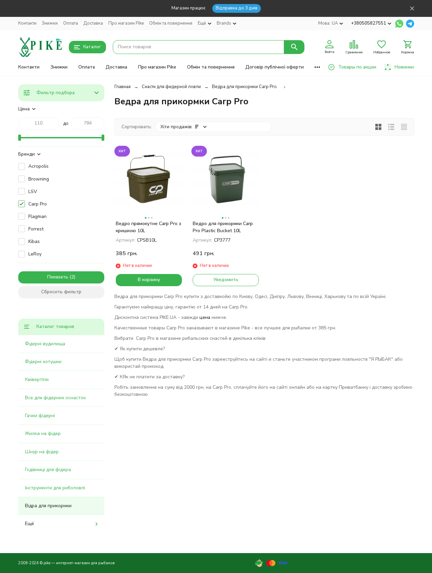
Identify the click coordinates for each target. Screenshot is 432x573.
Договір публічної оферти (274, 67)
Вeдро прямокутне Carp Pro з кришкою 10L (148, 227)
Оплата (70, 23)
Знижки (50, 23)
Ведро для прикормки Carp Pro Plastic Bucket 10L (223, 227)
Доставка (93, 23)
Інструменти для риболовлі (55, 488)
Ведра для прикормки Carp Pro (244, 87)
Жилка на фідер (43, 433)
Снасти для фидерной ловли (171, 87)
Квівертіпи (37, 379)
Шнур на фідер (42, 451)
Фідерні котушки (43, 361)
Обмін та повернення (170, 23)
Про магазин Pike (126, 23)
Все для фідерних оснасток (55, 397)
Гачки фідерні (40, 415)
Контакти (27, 23)
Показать (57, 277)
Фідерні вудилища (45, 343)
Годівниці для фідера (48, 469)
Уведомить (225, 279)
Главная (122, 87)
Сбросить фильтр (61, 292)
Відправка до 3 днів (237, 8)
